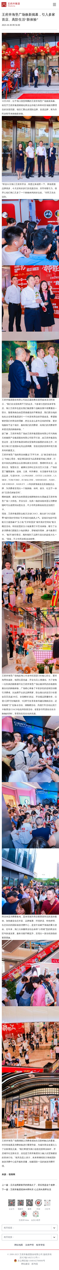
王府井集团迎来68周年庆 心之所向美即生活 (30, 1189)
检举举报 (40, 1245)
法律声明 (29, 1245)
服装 (8, 471)
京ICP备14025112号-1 (29, 1257)
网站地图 (18, 1245)
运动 (19, 471)
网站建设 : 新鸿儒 (29, 1264)
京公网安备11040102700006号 (31, 1261)
